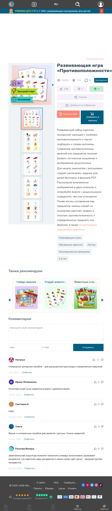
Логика (91, 244)
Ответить (27, 372)
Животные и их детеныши (85, 282)
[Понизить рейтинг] (102, 359)
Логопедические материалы (74, 251)
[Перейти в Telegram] (92, 485)
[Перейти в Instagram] (96, 485)
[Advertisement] (56, 36)
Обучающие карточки (71, 244)
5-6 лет (63, 258)
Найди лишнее (26, 282)
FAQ (56, 482)
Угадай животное (55, 282)
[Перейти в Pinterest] (87, 485)
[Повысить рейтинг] (93, 359)
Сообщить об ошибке (76, 482)
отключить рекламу (95, 59)
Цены (61, 488)
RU (56, 4)
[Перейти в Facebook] (83, 485)
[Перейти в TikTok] (100, 485)
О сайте (41, 482)
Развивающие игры (70, 237)
